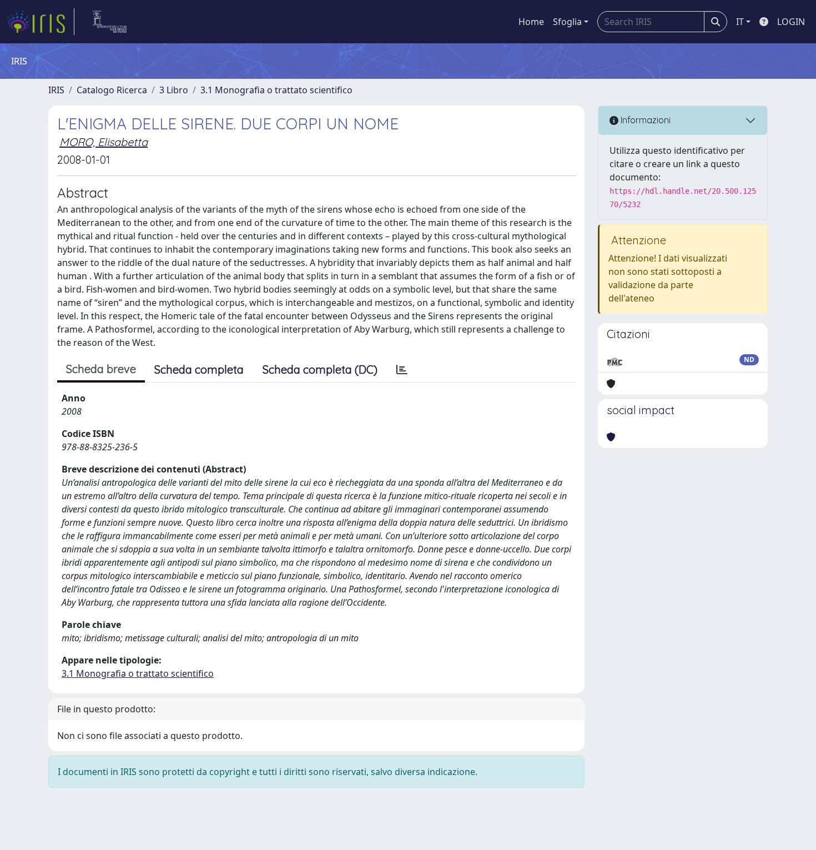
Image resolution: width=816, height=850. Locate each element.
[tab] (402, 369)
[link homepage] (40, 21)
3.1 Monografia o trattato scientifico (276, 90)
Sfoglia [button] (567, 22)
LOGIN (791, 22)
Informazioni (644, 119)
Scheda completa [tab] (199, 369)
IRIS (56, 90)
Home (531, 22)
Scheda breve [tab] (101, 369)
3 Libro (173, 90)
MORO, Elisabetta (103, 142)
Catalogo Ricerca (112, 90)
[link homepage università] (109, 21)
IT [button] (740, 22)
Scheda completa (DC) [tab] (320, 369)
